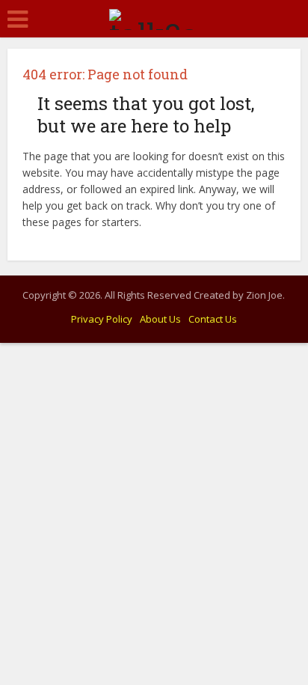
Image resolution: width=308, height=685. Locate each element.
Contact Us (212, 319)
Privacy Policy (101, 319)
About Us (160, 319)
